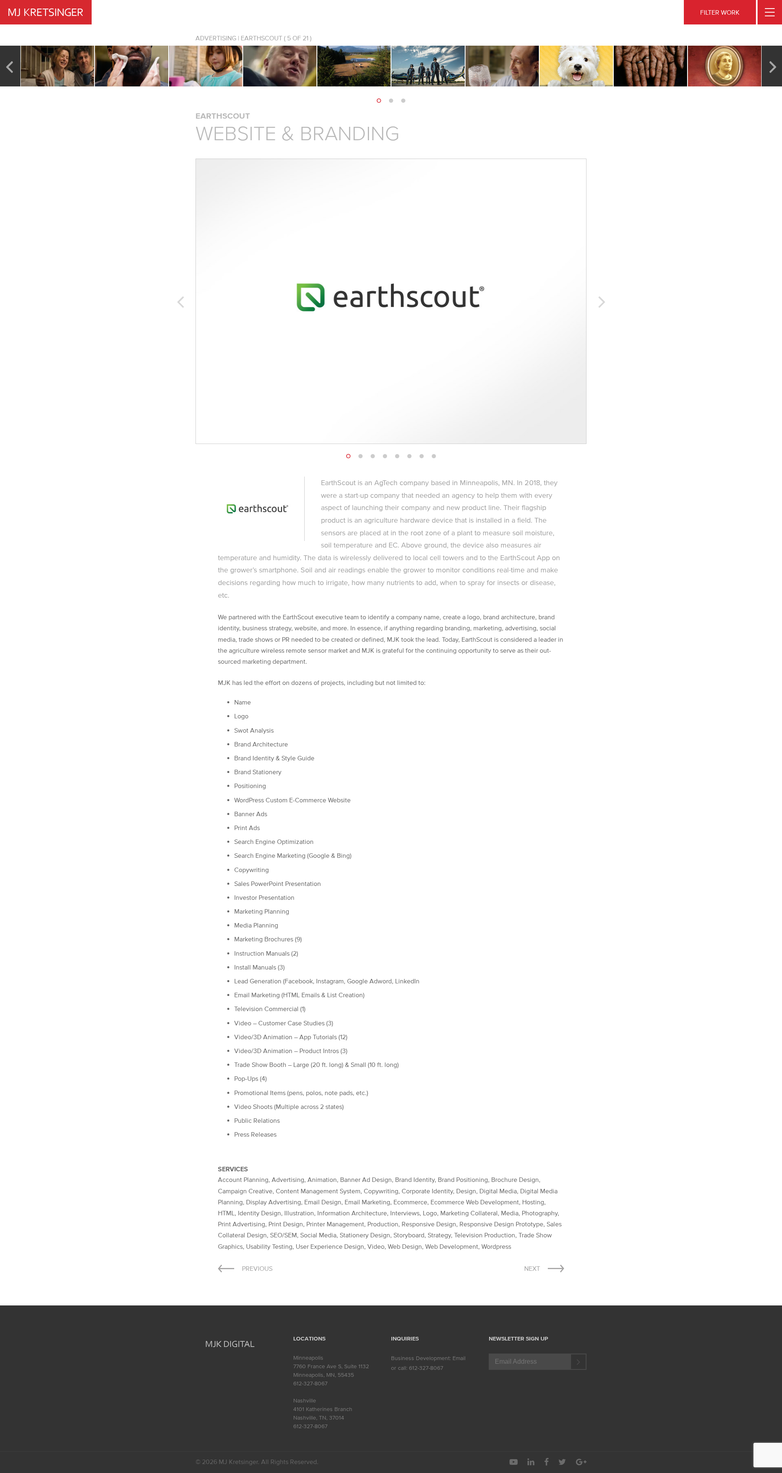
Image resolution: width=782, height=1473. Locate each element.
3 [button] (403, 101)
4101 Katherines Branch (322, 1409)
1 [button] (379, 101)
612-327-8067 (310, 1383)
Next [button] (773, 66)
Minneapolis (308, 1358)
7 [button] (421, 456)
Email (459, 1358)
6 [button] (409, 456)
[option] (57, 66)
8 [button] (434, 456)
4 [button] (385, 456)
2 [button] (391, 101)
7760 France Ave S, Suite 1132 (331, 1366)
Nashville (304, 1401)
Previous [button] (9, 66)
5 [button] (397, 456)
